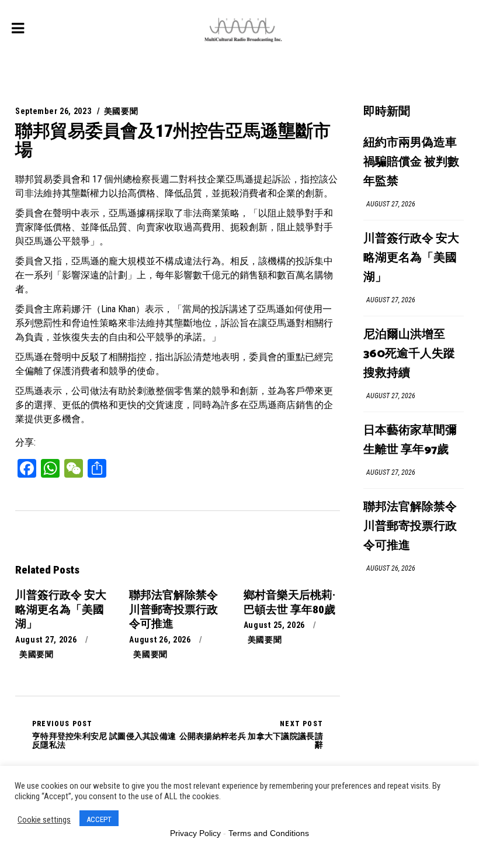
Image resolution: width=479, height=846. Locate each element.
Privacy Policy (195, 833)
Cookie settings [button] (44, 819)
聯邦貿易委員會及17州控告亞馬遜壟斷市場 (173, 140)
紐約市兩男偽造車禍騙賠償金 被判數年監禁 (411, 162)
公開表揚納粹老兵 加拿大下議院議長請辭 (251, 734)
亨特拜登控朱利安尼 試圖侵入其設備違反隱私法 (104, 734)
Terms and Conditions (268, 833)
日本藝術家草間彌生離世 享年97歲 (410, 440)
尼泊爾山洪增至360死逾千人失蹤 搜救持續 (409, 354)
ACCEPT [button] (99, 819)
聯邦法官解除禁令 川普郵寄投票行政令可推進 (410, 526)
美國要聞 (121, 111)
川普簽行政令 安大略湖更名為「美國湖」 (411, 258)
